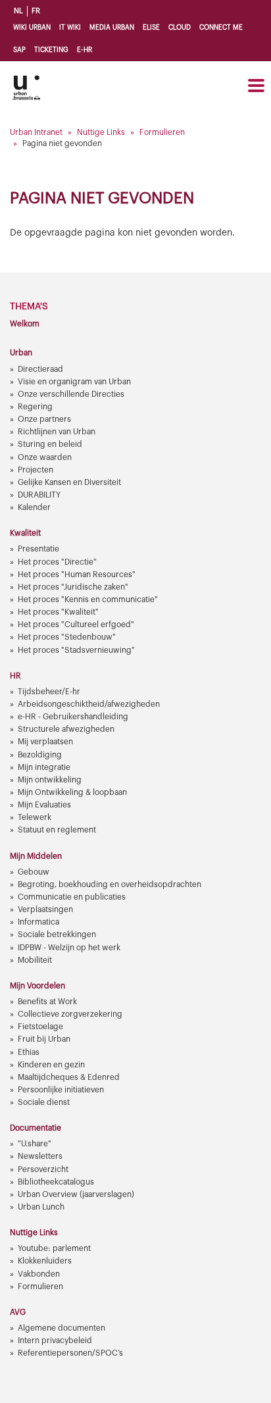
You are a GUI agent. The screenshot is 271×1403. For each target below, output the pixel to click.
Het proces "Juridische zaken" (73, 587)
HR (15, 676)
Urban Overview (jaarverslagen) (76, 1194)
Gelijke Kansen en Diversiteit (69, 482)
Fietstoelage (40, 1027)
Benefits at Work (47, 1002)
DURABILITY (39, 495)
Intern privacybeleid (55, 1340)
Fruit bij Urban (44, 1039)
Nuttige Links (101, 132)
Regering (35, 407)
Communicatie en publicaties (72, 897)
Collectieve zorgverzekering (70, 1014)
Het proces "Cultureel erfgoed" (76, 624)
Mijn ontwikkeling (50, 780)
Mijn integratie (44, 767)
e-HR (84, 50)
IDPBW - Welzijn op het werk (69, 948)
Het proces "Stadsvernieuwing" (76, 650)
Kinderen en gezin (51, 1065)
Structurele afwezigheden (66, 729)
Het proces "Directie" (57, 562)
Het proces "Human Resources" (77, 574)
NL (18, 10)
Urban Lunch (41, 1207)
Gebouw (33, 872)
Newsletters (40, 1156)
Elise (151, 27)
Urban (21, 353)
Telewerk (34, 817)
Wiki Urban (32, 27)
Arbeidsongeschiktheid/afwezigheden (89, 704)
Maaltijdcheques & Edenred (69, 1077)
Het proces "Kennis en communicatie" (88, 599)
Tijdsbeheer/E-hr (49, 692)
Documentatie (35, 1128)
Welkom (24, 324)
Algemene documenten (61, 1328)
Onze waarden (45, 457)
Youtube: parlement (54, 1248)
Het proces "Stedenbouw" (67, 637)
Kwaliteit (25, 533)
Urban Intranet (36, 132)
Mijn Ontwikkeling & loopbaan (72, 792)
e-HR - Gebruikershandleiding (73, 717)
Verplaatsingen (45, 909)
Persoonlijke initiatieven (61, 1090)
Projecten (35, 470)
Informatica (38, 922)
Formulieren (162, 132)
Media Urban (111, 27)
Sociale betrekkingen (57, 934)
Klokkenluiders (45, 1261)
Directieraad (40, 369)
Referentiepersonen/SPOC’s (70, 1353)
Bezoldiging (40, 755)
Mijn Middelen (36, 856)
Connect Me (221, 27)
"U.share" (34, 1144)
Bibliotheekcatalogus (56, 1182)
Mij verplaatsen (45, 742)
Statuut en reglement (57, 830)
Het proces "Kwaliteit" (58, 612)
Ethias (28, 1052)
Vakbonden (39, 1274)
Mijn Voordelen (37, 986)
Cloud (179, 27)
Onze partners (44, 419)
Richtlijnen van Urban (56, 432)
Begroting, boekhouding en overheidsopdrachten (109, 884)
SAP (19, 50)
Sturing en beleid (50, 444)
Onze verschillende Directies (71, 394)
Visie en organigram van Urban (74, 382)
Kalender (34, 507)
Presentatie (38, 549)
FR (36, 10)
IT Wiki (70, 27)
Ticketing (51, 50)
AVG (18, 1312)
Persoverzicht (43, 1169)
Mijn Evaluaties (44, 805)
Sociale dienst (44, 1102)
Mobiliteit (35, 960)
